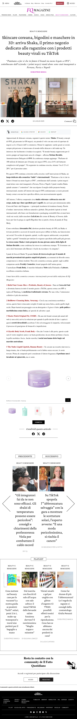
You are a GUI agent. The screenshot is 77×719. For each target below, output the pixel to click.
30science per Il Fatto (52, 547)
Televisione (22, 15)
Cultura (72, 15)
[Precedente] (6, 504)
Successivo (51, 456)
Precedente (25, 456)
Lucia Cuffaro (48, 642)
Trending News (6, 15)
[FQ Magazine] (38, 10)
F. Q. (26, 551)
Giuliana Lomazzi (30, 638)
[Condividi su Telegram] (12, 121)
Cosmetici (38, 422)
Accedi (30, 679)
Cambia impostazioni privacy (25, 701)
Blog (32, 3)
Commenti (68, 121)
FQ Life (15, 15)
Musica (36, 15)
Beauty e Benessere (62, 15)
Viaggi (42, 15)
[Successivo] (70, 504)
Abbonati (60, 3)
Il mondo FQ (48, 3)
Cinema (30, 15)
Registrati (46, 679)
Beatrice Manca (39, 72)
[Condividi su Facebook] (2, 121)
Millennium (37, 3)
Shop (42, 3)
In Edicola (27, 3)
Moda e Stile (50, 15)
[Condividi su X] (7, 121)
